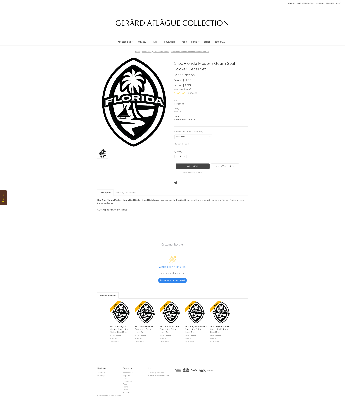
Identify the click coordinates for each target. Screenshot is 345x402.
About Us (101, 373)
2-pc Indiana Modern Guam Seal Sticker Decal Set (145, 329)
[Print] (175, 182)
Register (330, 3)
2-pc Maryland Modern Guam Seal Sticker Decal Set (196, 329)
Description (105, 192)
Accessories (124, 42)
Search (291, 3)
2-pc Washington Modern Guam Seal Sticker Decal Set (119, 329)
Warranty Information (126, 192)
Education (169, 42)
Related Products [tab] (108, 295)
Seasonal (220, 42)
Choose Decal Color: (188, 131)
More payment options (193, 172)
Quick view (119, 310)
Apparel (142, 42)
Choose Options (121, 315)
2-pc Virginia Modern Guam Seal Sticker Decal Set (220, 329)
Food (184, 42)
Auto (155, 42)
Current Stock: (181, 144)
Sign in (319, 3)
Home (194, 42)
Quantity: (178, 152)
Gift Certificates (305, 3)
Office (207, 42)
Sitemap (101, 375)
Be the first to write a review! (172, 280)
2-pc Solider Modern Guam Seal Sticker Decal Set (170, 329)
